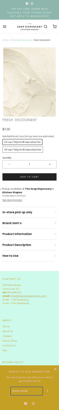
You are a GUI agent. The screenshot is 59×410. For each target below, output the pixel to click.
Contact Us (9, 345)
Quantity (6, 157)
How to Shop (9, 340)
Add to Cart (29, 176)
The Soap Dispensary (21, 40)
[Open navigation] (4, 26)
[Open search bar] (45, 26)
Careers (7, 336)
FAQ (4, 350)
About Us (7, 331)
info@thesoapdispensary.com (29, 296)
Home (5, 40)
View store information (12, 200)
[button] (29, 82)
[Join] (47, 391)
